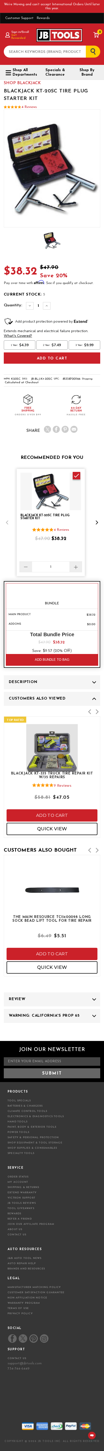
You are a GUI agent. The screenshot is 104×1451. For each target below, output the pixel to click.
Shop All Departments (24, 72)
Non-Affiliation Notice (27, 1297)
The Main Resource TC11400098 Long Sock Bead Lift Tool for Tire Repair (52, 919)
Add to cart (52, 815)
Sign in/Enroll (20, 32)
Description (23, 682)
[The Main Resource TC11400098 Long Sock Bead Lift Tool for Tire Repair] (52, 906)
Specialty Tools (21, 1153)
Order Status (18, 1176)
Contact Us (17, 1234)
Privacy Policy (20, 1313)
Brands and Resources (26, 1268)
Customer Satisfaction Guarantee (36, 1292)
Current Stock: (24, 295)
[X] (47, 429)
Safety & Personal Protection (33, 1137)
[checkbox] (76, 475)
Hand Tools (18, 1121)
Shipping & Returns (23, 1187)
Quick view (52, 829)
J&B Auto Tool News (25, 1258)
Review (17, 999)
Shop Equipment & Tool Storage (35, 1142)
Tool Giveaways (21, 1208)
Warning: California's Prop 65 (44, 1016)
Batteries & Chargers (25, 1106)
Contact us (17, 1358)
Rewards (43, 18)
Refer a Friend (20, 1219)
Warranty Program (24, 1303)
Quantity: (13, 305)
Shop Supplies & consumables (32, 1148)
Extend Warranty (22, 1192)
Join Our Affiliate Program (31, 1224)
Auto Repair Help (22, 1263)
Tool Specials (19, 1100)
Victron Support (21, 1198)
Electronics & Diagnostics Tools (36, 1116)
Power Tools (18, 1132)
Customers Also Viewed (37, 699)
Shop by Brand (87, 72)
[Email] (73, 429)
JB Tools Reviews (22, 1203)
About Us (15, 1229)
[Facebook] (56, 429)
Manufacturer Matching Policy (34, 1287)
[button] (7, 522)
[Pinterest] (65, 429)
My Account (18, 1182)
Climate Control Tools (27, 1111)
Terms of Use (18, 1308)
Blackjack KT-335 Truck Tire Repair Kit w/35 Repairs (52, 775)
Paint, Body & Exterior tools (32, 1127)
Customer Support (19, 18)
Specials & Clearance (55, 72)
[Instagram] (43, 1338)
